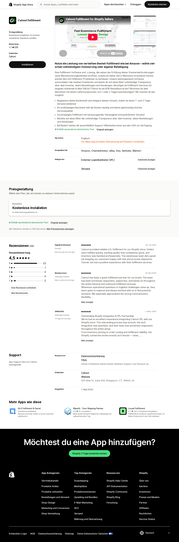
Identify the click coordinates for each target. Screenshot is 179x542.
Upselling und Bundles (85, 497)
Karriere (143, 486)
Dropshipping (81, 480)
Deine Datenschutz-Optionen (92, 533)
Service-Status (147, 519)
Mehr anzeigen (87, 302)
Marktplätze (80, 486)
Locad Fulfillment (136, 408)
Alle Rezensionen (19, 293)
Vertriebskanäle (50, 480)
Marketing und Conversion (56, 508)
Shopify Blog (113, 497)
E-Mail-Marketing (83, 502)
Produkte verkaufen (52, 491)
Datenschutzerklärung (93, 356)
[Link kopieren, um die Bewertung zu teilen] (72, 245)
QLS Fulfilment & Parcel (29, 408)
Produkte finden (50, 486)
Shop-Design (48, 502)
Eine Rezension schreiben (23, 288)
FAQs (84, 360)
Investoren (144, 491)
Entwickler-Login (18, 533)
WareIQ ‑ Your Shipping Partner (88, 408)
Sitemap (69, 533)
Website (85, 376)
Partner (143, 502)
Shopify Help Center (117, 480)
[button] (34, 412)
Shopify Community (117, 491)
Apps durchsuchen (114, 4)
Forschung (112, 502)
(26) (16, 47)
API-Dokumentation (117, 486)
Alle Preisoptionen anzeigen (60, 229)
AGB (32, 533)
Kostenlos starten (157, 4)
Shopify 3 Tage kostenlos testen (89, 453)
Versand (85, 168)
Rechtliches (145, 513)
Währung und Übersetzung (88, 519)
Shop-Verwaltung (51, 513)
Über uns (144, 480)
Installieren (27, 64)
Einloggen (135, 4)
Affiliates (144, 508)
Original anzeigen (104, 129)
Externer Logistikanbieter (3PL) (98, 159)
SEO (76, 508)
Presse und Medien (149, 497)
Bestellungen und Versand (55, 497)
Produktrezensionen (85, 491)
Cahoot (12, 56)
